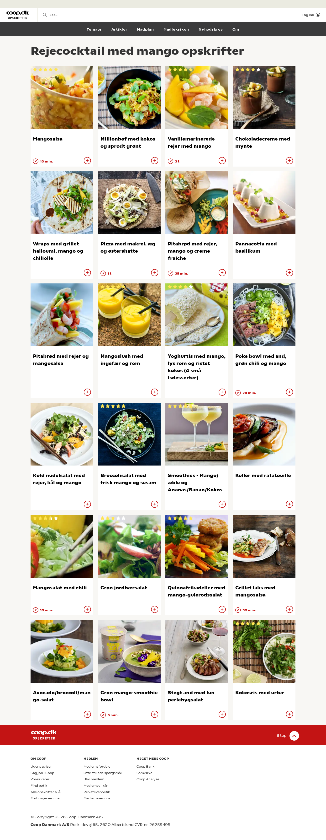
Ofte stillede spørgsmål (103, 773)
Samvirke (144, 773)
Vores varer (40, 779)
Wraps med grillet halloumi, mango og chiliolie (58, 251)
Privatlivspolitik (97, 792)
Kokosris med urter (259, 692)
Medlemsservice (97, 798)
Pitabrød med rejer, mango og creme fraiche (192, 251)
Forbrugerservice (45, 798)
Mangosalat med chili (60, 588)
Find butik (39, 786)
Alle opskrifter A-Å (46, 792)
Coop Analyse (148, 779)
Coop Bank (145, 766)
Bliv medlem (94, 779)
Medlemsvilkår (96, 786)
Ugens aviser (41, 766)
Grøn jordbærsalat (123, 588)
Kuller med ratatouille (263, 475)
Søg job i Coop (42, 773)
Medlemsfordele (97, 766)
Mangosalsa (48, 139)
